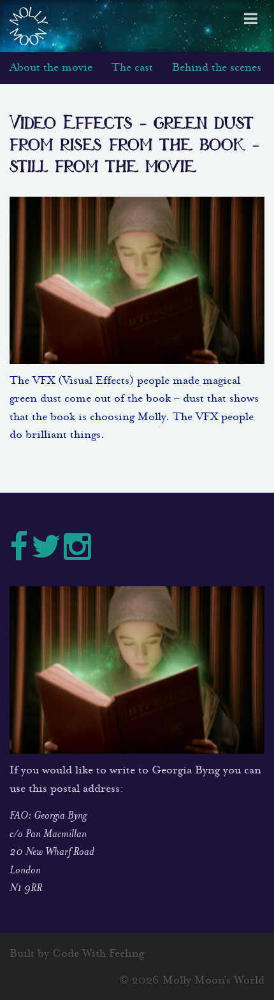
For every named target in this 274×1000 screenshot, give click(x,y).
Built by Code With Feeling (77, 954)
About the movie (51, 68)
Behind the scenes (216, 68)
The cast (132, 68)
